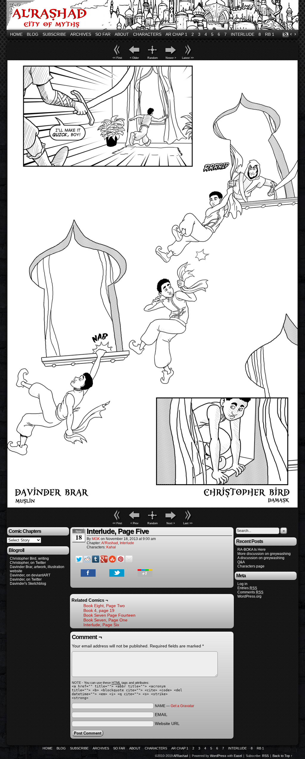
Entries (247, 588)
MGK (96, 539)
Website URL (167, 723)
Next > (170, 523)
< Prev (134, 523)
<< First (117, 57)
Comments (250, 592)
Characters (147, 34)
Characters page (250, 566)
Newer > (171, 57)
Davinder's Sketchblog (28, 583)
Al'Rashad (153, 15)
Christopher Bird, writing (29, 558)
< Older (134, 57)
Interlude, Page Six (101, 624)
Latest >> (188, 57)
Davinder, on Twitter (26, 579)
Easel (238, 756)
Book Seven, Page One (105, 620)
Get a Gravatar (182, 706)
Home (16, 34)
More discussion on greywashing (264, 554)
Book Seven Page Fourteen (109, 615)
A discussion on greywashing (260, 558)
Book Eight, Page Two (104, 605)
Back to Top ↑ (282, 756)
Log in (242, 584)
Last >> (187, 523)
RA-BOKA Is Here (251, 549)
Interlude (242, 34)
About (122, 34)
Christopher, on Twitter (28, 563)
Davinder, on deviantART (30, 575)
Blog (32, 34)
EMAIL (161, 714)
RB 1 (269, 34)
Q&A (241, 562)
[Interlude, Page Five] (152, 506)
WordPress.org (249, 596)
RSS (285, 34)
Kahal (111, 547)
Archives (80, 34)
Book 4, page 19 (98, 610)
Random (152, 57)
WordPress (218, 756)
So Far (103, 34)
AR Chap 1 (176, 34)
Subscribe (54, 34)
